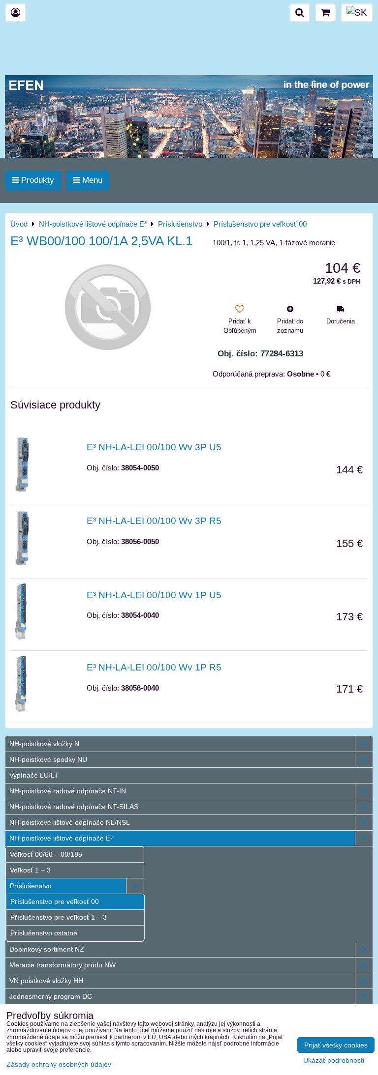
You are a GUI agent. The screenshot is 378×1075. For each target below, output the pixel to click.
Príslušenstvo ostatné (43, 933)
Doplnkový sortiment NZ (46, 949)
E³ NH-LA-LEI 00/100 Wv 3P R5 (154, 521)
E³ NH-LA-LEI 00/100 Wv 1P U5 (154, 595)
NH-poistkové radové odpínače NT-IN (67, 791)
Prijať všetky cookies (336, 1045)
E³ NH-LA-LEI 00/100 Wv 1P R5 (154, 667)
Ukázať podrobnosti (333, 1060)
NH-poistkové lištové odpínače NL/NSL (69, 822)
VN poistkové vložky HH (46, 981)
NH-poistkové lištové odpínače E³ (61, 838)
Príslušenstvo (31, 886)
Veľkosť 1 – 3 (30, 870)
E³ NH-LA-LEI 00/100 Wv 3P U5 (154, 447)
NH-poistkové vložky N (44, 744)
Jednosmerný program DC (50, 996)
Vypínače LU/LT (34, 775)
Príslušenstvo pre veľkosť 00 (54, 901)
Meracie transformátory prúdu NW (62, 965)
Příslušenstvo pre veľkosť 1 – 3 (58, 917)
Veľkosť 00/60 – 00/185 (46, 854)
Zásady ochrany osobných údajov (58, 1064)
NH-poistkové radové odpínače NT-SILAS (73, 807)
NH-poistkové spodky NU (48, 759)
